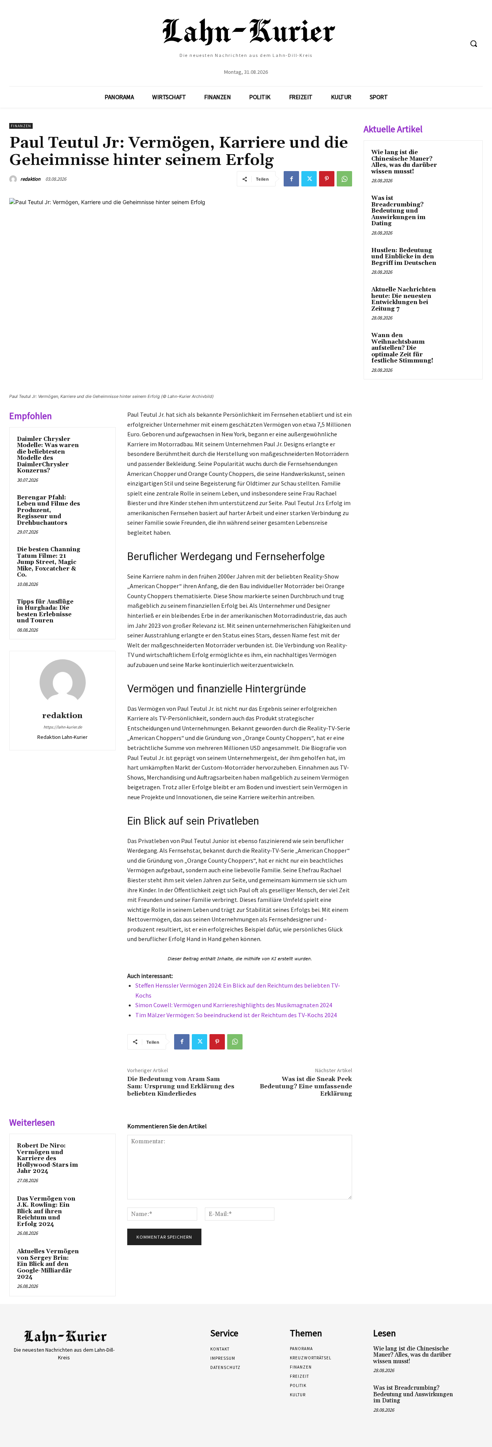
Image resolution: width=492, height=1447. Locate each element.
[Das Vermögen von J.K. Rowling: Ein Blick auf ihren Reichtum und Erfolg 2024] (96, 1206)
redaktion (30, 179)
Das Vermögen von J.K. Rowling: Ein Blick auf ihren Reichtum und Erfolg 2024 (46, 1211)
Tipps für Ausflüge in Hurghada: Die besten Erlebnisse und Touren (45, 611)
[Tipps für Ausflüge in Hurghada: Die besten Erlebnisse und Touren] (96, 609)
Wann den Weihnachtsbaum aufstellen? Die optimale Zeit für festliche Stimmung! (402, 348)
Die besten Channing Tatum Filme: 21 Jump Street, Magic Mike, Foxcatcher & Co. (48, 562)
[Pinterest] (326, 178)
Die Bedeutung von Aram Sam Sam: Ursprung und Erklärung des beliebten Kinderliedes (180, 1086)
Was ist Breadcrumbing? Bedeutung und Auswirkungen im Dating (398, 211)
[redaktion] (14, 179)
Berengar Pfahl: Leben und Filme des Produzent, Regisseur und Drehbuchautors (48, 510)
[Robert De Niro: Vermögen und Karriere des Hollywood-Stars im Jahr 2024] (96, 1153)
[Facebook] (291, 178)
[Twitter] (309, 178)
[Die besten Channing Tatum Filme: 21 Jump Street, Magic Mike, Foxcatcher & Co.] (96, 557)
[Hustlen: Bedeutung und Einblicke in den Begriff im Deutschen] (461, 259)
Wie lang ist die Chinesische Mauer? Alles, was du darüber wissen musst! (404, 162)
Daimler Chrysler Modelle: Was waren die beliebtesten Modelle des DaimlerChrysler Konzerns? (48, 455)
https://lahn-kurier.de (62, 727)
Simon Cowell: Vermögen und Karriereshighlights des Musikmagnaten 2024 (233, 1005)
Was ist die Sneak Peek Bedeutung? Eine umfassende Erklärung (306, 1086)
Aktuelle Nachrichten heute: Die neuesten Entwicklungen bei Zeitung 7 (403, 299)
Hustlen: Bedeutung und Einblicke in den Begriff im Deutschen (403, 257)
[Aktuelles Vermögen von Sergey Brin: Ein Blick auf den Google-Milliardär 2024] (96, 1259)
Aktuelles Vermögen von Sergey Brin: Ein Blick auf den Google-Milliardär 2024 (48, 1264)
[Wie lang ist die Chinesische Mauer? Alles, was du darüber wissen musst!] (461, 161)
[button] (473, 43)
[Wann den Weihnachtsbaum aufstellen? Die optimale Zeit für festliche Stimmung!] (461, 344)
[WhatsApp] (344, 178)
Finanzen (21, 125)
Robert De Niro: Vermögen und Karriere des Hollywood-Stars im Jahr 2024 (47, 1158)
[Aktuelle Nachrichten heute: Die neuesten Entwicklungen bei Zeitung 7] (461, 298)
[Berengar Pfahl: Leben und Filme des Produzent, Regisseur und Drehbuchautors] (96, 505)
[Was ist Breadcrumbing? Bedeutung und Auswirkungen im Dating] (461, 207)
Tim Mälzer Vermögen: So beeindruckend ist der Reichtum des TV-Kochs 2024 (236, 1015)
